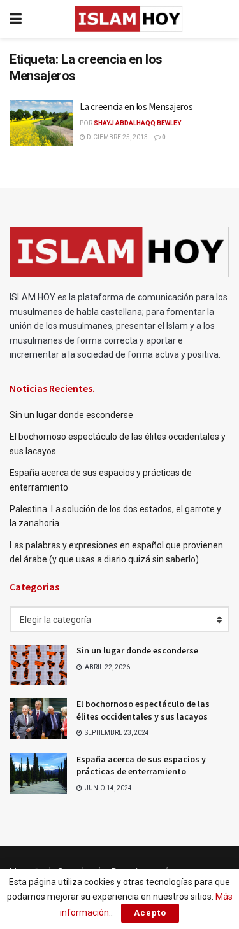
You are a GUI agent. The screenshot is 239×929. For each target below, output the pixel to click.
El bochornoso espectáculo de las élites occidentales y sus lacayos (143, 710)
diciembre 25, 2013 (116, 137)
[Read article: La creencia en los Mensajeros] (41, 123)
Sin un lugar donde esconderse (71, 415)
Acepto (150, 913)
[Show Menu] (16, 19)
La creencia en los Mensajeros (136, 107)
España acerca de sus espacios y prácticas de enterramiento (141, 765)
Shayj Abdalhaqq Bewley (137, 123)
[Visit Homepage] (129, 19)
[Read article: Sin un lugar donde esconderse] (38, 665)
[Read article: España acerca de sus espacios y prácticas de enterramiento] (38, 773)
